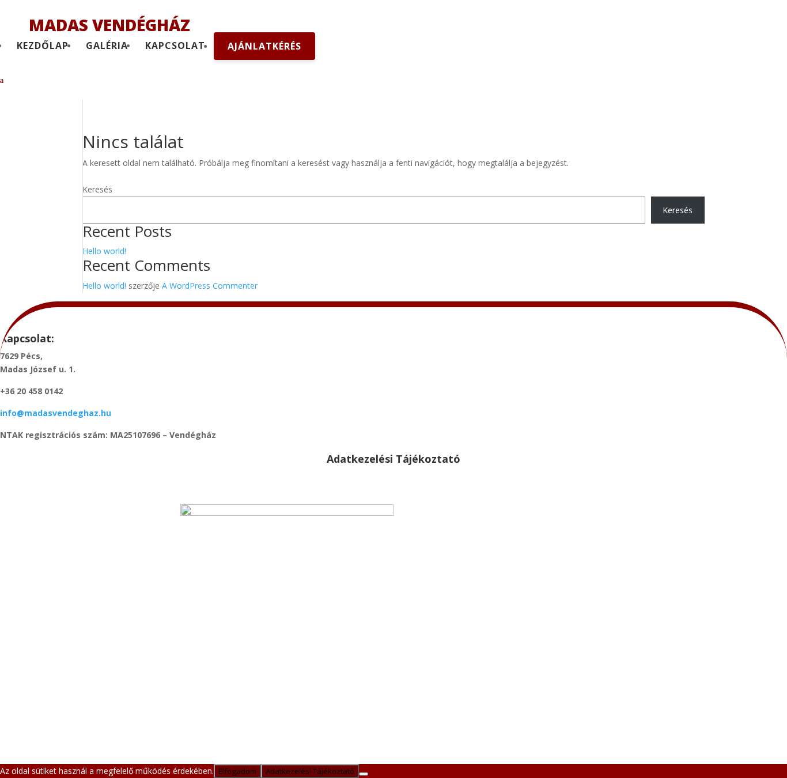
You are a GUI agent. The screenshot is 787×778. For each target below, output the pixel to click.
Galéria (107, 45)
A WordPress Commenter (210, 285)
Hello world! (104, 251)
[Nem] (363, 774)
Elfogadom (237, 771)
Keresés (97, 189)
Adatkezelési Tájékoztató (310, 771)
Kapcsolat (175, 45)
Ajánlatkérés (264, 46)
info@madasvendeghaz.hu (55, 412)
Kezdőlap (43, 45)
